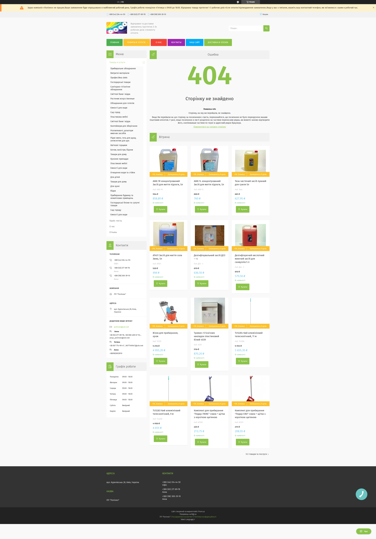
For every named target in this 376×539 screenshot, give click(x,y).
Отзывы (113, 232)
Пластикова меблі (119, 117)
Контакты (176, 42)
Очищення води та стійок (122, 173)
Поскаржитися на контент (182, 517)
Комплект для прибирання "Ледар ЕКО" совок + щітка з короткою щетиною (250, 414)
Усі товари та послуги (256, 454)
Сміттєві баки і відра (120, 94)
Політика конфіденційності (205, 517)
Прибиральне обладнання (123, 69)
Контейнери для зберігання (123, 126)
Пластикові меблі (118, 164)
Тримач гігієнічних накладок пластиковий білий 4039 (206, 336)
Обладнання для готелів (122, 103)
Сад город (115, 112)
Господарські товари (120, 82)
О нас (159, 42)
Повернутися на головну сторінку (209, 127)
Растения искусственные (122, 99)
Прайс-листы (115, 221)
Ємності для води (118, 108)
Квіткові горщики (118, 145)
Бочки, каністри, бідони (121, 150)
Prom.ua (201, 512)
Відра (113, 191)
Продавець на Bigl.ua (188, 514)
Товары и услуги (136, 42)
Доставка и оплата (218, 42)
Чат (366, 531)
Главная (114, 42)
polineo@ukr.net (121, 327)
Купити (162, 209)
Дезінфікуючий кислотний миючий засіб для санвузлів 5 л (249, 258)
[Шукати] (266, 28)
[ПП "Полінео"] (116, 33)
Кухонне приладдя (119, 159)
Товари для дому (118, 154)
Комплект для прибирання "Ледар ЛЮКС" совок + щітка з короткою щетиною (209, 414)
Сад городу (115, 210)
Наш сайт (194, 42)
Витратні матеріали (119, 73)
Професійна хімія (118, 78)
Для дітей (115, 177)
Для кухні (115, 186)
